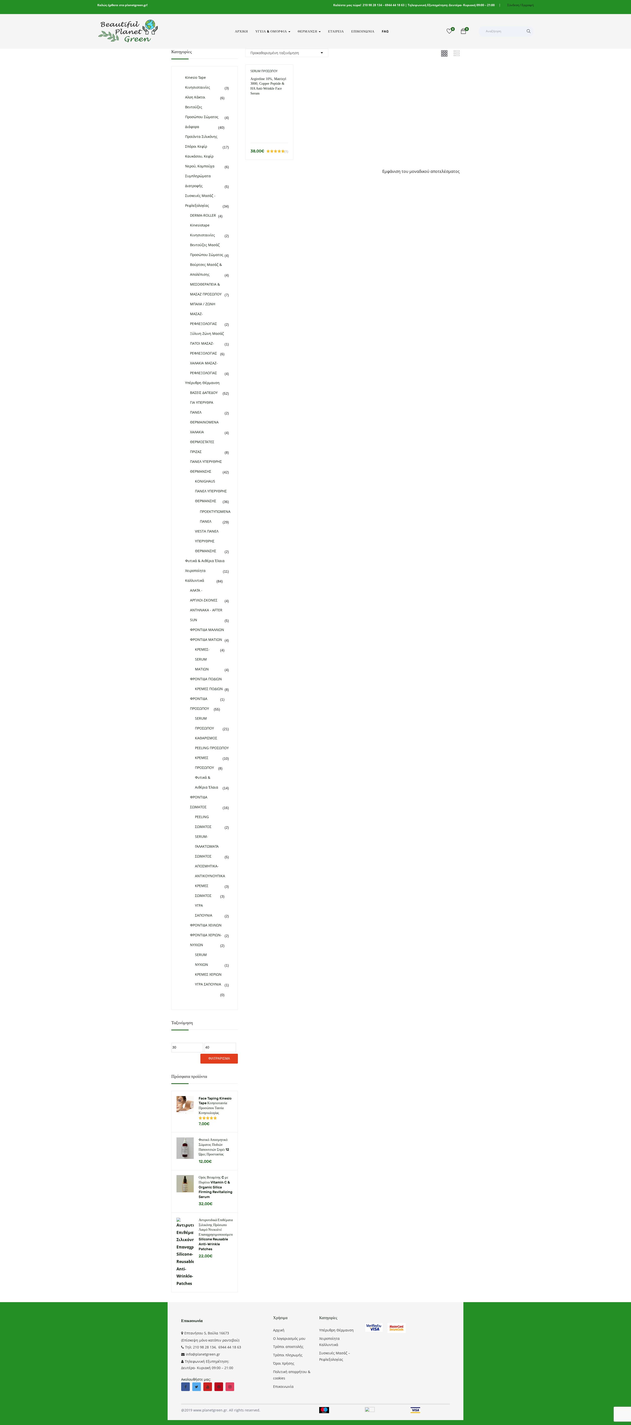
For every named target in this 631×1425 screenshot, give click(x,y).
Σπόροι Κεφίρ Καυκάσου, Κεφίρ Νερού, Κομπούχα (199, 156)
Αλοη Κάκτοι (195, 97)
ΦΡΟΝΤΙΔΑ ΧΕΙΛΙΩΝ (206, 925)
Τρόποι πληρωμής (287, 1355)
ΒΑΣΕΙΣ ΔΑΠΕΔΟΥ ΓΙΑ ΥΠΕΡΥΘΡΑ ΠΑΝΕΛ (204, 402)
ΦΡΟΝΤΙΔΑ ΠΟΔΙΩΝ (206, 679)
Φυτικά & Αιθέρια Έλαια (205, 560)
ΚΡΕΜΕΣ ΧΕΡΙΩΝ (208, 974)
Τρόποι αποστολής (288, 1346)
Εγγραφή (528, 5)
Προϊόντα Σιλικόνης (201, 136)
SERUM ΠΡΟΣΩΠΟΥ (264, 71)
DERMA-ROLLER (203, 215)
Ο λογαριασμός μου (289, 1338)
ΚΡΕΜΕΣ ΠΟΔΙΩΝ (209, 688)
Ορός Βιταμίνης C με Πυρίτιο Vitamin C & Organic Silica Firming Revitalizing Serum (215, 1187)
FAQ (385, 31)
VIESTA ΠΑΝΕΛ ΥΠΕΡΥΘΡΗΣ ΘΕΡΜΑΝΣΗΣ (206, 541)
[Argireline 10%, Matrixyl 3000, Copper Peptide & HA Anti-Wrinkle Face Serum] (269, 103)
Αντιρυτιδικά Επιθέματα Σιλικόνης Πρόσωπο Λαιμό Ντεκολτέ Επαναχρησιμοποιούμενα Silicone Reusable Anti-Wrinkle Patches (216, 1234)
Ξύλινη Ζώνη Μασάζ (207, 333)
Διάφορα (192, 126)
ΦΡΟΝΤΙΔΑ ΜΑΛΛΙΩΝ (207, 629)
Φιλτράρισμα (219, 1058)
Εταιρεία (336, 31)
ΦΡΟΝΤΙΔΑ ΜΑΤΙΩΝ (206, 639)
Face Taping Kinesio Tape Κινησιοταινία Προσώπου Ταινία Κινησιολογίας (215, 1105)
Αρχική (241, 31)
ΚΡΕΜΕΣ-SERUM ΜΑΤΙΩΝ (202, 659)
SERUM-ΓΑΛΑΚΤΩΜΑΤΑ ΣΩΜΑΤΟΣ (207, 846)
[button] (463, 31)
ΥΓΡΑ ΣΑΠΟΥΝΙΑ (208, 984)
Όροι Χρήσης (283, 1363)
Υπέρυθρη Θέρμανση (202, 382)
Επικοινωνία (362, 31)
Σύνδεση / (514, 5)
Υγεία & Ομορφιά (271, 31)
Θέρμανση (308, 31)
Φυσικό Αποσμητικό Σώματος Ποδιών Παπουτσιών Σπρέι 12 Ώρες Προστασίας (214, 1147)
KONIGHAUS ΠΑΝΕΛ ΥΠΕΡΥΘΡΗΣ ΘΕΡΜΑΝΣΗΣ (211, 491)
